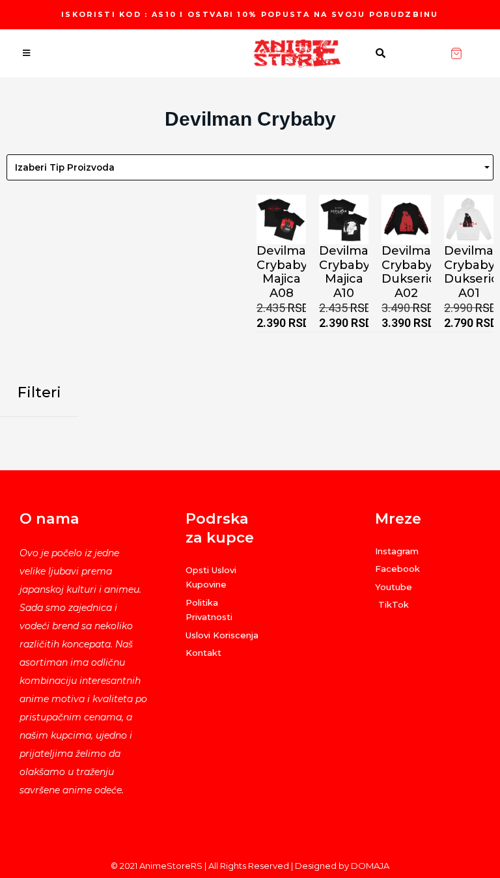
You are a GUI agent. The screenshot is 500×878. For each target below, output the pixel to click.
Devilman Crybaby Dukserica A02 (412, 272)
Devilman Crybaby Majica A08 (285, 272)
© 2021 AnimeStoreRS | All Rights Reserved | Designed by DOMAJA (250, 865)
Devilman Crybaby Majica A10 (348, 272)
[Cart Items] (475, 53)
